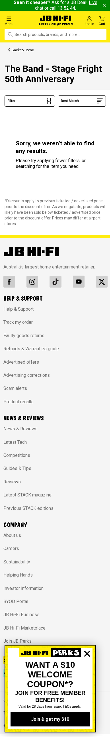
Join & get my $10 (50, 719)
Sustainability (16, 561)
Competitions (16, 454)
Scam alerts (15, 387)
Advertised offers (21, 361)
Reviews (12, 481)
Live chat (37, 8)
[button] (18, 21)
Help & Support (18, 308)
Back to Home (23, 50)
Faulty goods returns (23, 334)
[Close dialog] (87, 673)
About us (12, 534)
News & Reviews (20, 428)
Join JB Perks (17, 640)
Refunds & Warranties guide (31, 348)
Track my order (18, 321)
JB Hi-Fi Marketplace (24, 627)
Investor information (23, 587)
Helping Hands (18, 574)
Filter (11, 101)
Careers (11, 547)
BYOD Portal (15, 600)
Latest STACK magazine (27, 494)
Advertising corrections (26, 374)
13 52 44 (69, 8)
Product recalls (18, 401)
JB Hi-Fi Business (21, 613)
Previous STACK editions (28, 507)
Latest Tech (15, 441)
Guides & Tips (17, 467)
